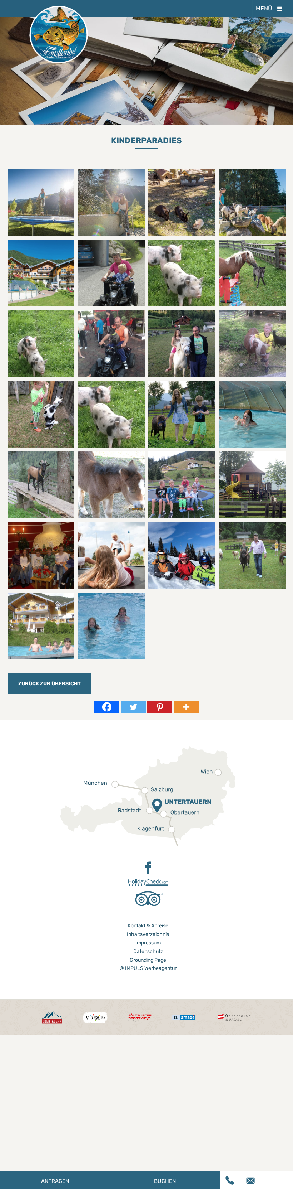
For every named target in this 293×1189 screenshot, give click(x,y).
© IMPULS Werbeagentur (148, 968)
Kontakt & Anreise (148, 926)
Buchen (165, 1181)
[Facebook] (106, 707)
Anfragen (55, 1181)
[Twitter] (133, 707)
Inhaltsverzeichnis (148, 934)
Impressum (148, 943)
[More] (186, 707)
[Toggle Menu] (279, 8)
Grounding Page (148, 960)
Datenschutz (148, 951)
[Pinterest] (159, 707)
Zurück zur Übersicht (49, 684)
